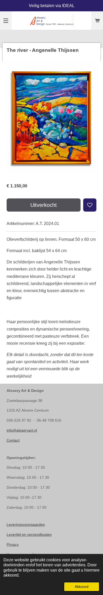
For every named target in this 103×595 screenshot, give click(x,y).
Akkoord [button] (81, 586)
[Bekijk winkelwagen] (97, 20)
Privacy (13, 544)
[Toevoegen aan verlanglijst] (89, 205)
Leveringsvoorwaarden (26, 524)
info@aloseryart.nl (22, 430)
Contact (13, 440)
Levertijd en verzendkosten (29, 534)
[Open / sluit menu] (6, 20)
